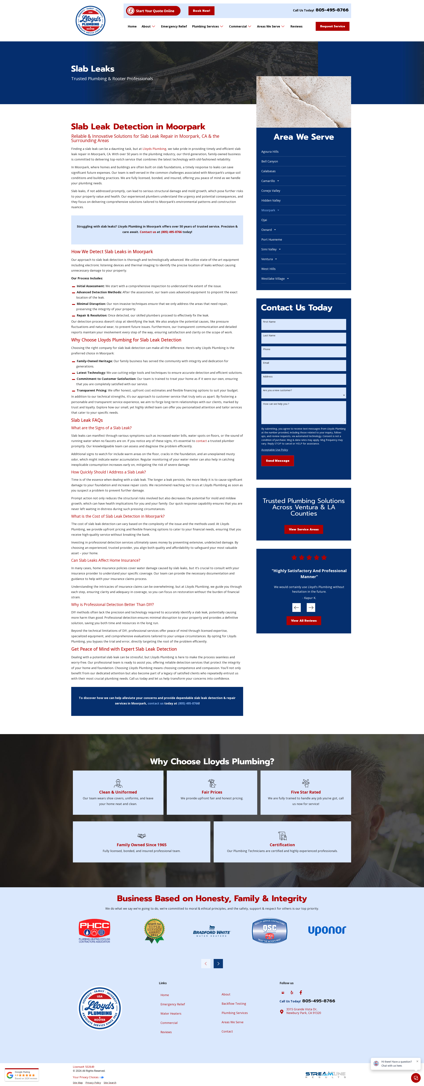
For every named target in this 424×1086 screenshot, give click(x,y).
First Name (269, 321)
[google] (283, 992)
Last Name (269, 335)
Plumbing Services (205, 26)
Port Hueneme (271, 239)
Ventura (267, 259)
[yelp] (292, 992)
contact (201, 441)
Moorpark (268, 210)
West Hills (268, 269)
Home (132, 26)
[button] (303, 181)
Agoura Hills (270, 152)
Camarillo (268, 181)
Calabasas (268, 171)
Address (268, 376)
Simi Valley (269, 249)
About (146, 26)
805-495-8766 (332, 10)
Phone (266, 349)
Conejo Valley (270, 191)
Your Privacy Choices (86, 1077)
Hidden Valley (271, 200)
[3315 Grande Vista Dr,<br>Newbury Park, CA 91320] (282, 1012)
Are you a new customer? (277, 390)
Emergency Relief (174, 26)
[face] (300, 992)
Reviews (296, 26)
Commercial (238, 26)
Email (266, 363)
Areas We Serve (268, 26)
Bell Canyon (269, 161)
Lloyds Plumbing (154, 149)
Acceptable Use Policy (274, 450)
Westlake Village (273, 279)
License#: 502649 (83, 1067)
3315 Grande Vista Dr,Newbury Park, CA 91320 (303, 1011)
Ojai (264, 220)
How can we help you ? (276, 404)
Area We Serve (303, 136)
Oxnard (266, 230)
